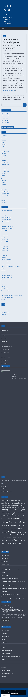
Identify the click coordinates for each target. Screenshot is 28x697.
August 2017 (4, 200)
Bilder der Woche (5, 221)
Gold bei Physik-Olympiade (7, 585)
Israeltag (3, 233)
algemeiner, (5, 90)
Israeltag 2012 (4, 235)
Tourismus (3, 286)
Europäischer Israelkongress (7, 228)
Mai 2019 (3, 155)
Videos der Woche (5, 290)
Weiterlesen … (5, 620)
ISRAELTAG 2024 (5, 122)
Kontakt (3, 336)
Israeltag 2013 (4, 237)
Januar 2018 (4, 189)
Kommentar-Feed (5, 312)
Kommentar (4, 591)
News (2, 268)
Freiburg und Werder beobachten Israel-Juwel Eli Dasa (13, 588)
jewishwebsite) (11, 90)
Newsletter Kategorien (6, 277)
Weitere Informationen (19, 692)
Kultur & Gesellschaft (6, 264)
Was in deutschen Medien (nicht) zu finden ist (11, 295)
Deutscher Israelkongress (7, 226)
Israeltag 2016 (4, 244)
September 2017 (5, 198)
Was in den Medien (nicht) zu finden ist (10, 293)
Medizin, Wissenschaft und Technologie (10, 266)
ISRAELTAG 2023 (5, 120)
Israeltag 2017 (4, 246)
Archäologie (4, 215)
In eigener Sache (5, 230)
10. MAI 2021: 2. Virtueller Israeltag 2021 (10, 569)
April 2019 (3, 158)
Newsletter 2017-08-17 (6, 275)
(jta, (19, 89)
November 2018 (5, 166)
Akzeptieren (14, 693)
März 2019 (3, 160)
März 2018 (3, 184)
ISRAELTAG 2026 (5, 116)
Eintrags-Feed (4, 310)
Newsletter (3, 270)
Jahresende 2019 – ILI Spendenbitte (9, 578)
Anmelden (3, 308)
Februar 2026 (4, 135)
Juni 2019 (3, 153)
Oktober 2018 (4, 169)
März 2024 (3, 140)
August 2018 (4, 173)
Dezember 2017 (5, 191)
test (2, 284)
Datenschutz (4, 338)
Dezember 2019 (5, 151)
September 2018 (5, 171)
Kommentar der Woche (6, 259)
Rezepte (3, 662)
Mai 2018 (3, 180)
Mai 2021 (3, 144)
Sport (4, 36)
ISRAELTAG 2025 (5, 113)
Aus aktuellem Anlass (6, 217)
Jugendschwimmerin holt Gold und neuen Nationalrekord (18, 97)
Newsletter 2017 (5, 273)
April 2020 (3, 146)
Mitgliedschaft (4, 330)
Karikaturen (4, 257)
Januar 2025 (4, 138)
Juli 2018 (3, 175)
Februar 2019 (4, 162)
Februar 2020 (4, 149)
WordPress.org (4, 314)
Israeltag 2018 (4, 248)
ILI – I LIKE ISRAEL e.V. (8, 10)
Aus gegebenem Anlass (6, 219)
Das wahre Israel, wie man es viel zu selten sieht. (12, 598)
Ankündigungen (5, 212)
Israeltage (3, 645)
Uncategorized (4, 288)
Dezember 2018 (5, 164)
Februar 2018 (4, 187)
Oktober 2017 (4, 195)
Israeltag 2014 (4, 239)
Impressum (4, 341)
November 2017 (5, 193)
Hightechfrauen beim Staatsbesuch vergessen (7, 97)
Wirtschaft (3, 299)
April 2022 (3, 142)
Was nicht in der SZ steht (7, 297)
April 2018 (3, 182)
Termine (3, 572)
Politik (2, 279)
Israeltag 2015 (4, 241)
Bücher (3, 224)
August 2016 (4, 202)
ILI (4, 50)
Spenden (3, 333)
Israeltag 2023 (4, 118)
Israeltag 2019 (4, 250)
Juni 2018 (3, 178)
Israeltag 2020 (4, 253)
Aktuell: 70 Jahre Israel (6, 210)
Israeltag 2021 (4, 255)
